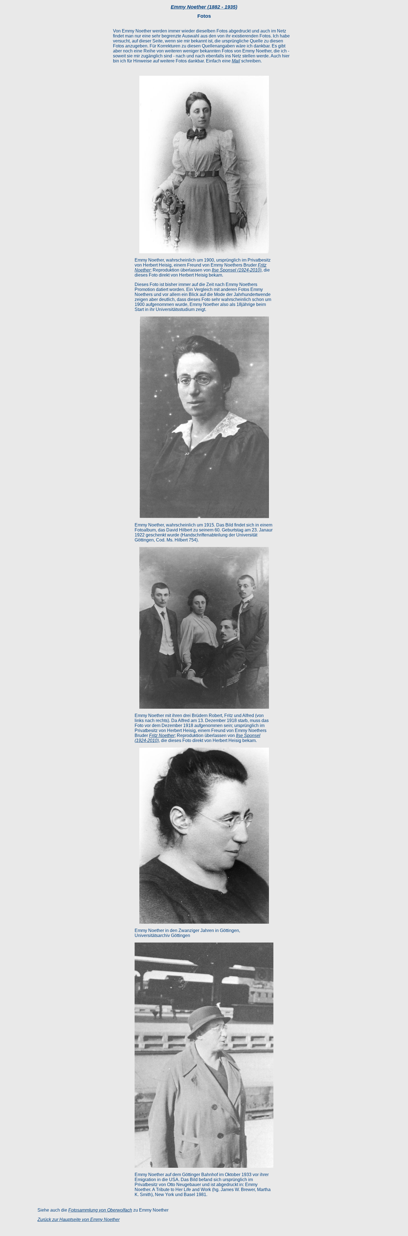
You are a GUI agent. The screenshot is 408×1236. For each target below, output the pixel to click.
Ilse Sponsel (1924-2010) (236, 270)
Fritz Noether (162, 735)
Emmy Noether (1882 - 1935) (204, 7)
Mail (236, 61)
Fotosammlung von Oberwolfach (100, 1210)
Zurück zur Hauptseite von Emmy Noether (78, 1219)
